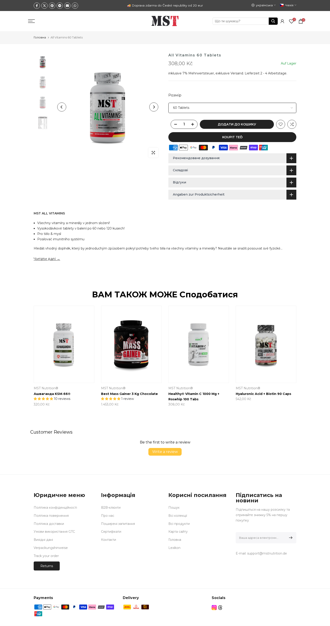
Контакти (108, 540)
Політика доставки (49, 524)
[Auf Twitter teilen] (44, 5)
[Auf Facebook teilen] (37, 5)
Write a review (165, 452)
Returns (46, 566)
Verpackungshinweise (51, 548)
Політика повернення (51, 516)
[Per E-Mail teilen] (67, 5)
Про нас (107, 516)
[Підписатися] (290, 537)
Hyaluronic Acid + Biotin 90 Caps (263, 394)
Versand (237, 73)
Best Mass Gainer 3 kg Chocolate (129, 394)
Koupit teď (232, 137)
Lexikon (174, 548)
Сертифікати (111, 532)
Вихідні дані (43, 540)
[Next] (153, 106)
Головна (40, 37)
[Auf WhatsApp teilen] (75, 5)
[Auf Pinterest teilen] (52, 5)
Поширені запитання (118, 524)
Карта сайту (178, 532)
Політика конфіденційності (55, 508)
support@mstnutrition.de (267, 553)
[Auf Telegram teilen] (60, 5)
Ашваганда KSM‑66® (52, 394)
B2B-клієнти (111, 508)
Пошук (174, 508)
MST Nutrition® (46, 388)
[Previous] (61, 106)
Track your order (46, 556)
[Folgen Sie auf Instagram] (214, 608)
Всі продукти (179, 524)
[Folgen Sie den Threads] (220, 608)
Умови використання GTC (54, 532)
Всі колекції (177, 516)
